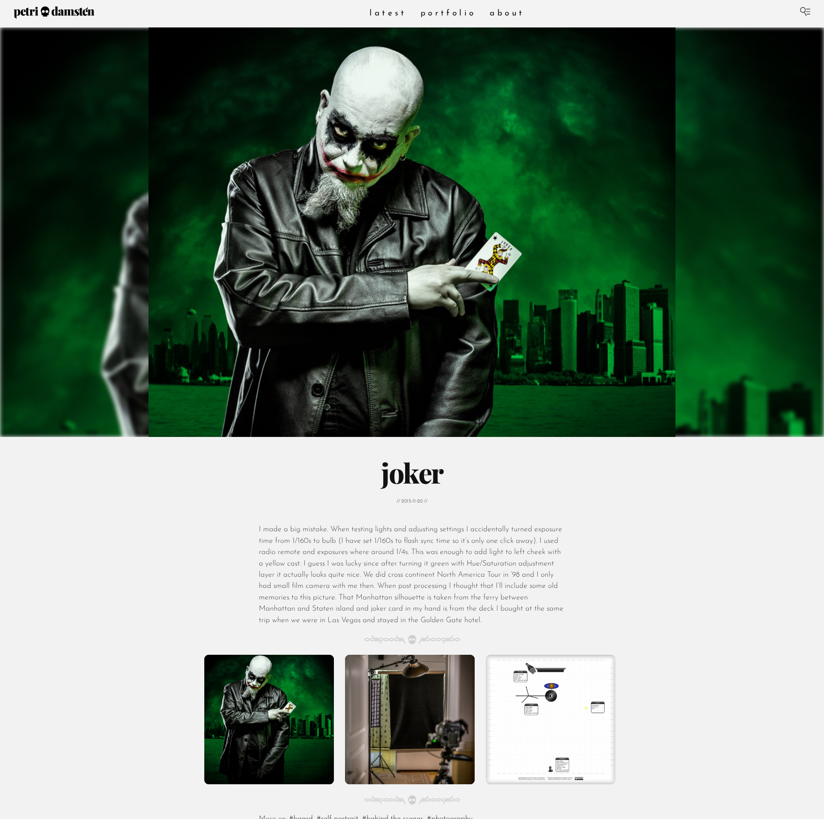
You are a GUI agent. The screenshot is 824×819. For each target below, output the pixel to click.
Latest (388, 13)
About (507, 13)
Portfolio (448, 13)
